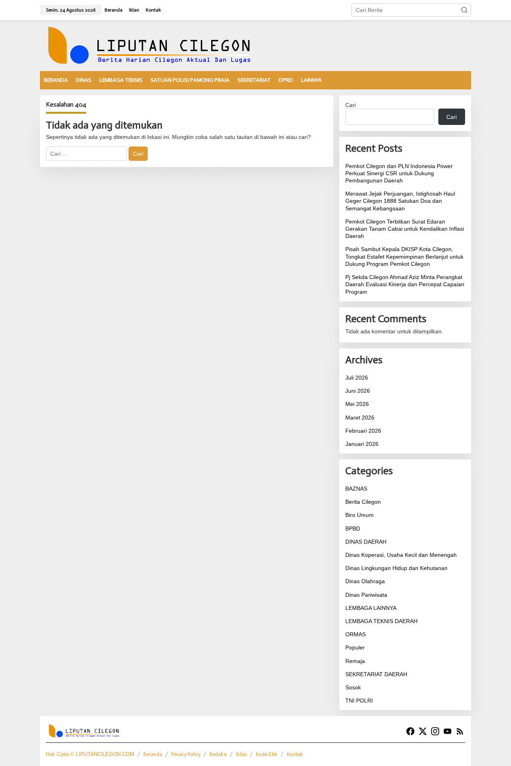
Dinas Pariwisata (366, 595)
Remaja (355, 661)
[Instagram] (435, 731)
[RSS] (460, 731)
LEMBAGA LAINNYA (370, 608)
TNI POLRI (359, 700)
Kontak (295, 754)
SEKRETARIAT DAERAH (376, 674)
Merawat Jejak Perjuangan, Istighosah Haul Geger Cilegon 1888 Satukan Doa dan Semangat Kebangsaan (400, 200)
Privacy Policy (185, 754)
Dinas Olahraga (365, 581)
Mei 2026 (357, 404)
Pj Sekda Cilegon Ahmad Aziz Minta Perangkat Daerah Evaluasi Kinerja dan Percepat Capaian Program (404, 284)
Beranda (152, 754)
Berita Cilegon (363, 502)
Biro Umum (359, 515)
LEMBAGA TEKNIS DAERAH (381, 621)
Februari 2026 (363, 431)
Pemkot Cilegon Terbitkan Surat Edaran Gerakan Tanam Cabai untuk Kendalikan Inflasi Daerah (404, 228)
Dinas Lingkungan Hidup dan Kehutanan (396, 568)
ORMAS (355, 634)
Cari (350, 105)
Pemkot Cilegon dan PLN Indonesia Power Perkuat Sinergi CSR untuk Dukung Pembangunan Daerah (399, 173)
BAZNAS (356, 488)
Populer (355, 647)
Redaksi (218, 754)
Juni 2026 (357, 391)
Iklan (241, 754)
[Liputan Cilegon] (159, 45)
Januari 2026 (361, 444)
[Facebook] (410, 731)
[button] (464, 10)
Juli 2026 (356, 377)
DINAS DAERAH (365, 541)
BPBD (352, 528)
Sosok (353, 687)
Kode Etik (266, 754)
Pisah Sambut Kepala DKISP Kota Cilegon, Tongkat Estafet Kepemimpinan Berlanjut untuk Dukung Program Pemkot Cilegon (404, 256)
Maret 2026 (359, 417)
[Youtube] (447, 731)
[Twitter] (423, 731)
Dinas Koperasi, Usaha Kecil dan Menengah (401, 555)
